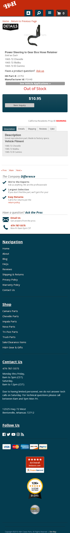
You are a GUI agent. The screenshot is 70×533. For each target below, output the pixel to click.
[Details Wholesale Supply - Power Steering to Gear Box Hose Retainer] (10, 28)
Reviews (7, 269)
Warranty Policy (11, 284)
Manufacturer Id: (15, 79)
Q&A (52, 128)
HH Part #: (11, 76)
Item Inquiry (20, 105)
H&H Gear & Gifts (12, 347)
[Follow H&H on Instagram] (18, 434)
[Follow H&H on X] (8, 434)
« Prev (4, 170)
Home (5, 21)
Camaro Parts (10, 311)
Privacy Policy (10, 279)
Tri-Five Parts (10, 331)
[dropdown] (50, 13)
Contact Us (8, 290)
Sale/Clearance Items (14, 342)
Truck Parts (8, 337)
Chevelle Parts (10, 316)
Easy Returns (15, 196)
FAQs (5, 264)
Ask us (40, 71)
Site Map (52, 532)
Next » (19, 170)
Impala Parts (9, 321)
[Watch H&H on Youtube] (13, 434)
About (5, 253)
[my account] (28, 13)
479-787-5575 (18, 225)
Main (11, 170)
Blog (4, 258)
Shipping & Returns (13, 274)
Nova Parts (8, 326)
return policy (14, 202)
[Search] (38, 12)
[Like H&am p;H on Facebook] (4, 434)
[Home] (10, 5)
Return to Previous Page (24, 21)
